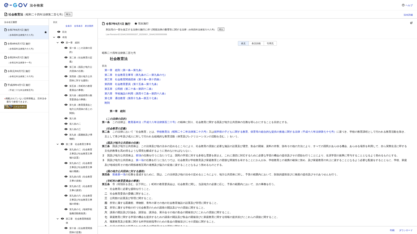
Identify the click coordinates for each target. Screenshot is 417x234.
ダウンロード (406, 230)
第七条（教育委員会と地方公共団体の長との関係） (80, 108)
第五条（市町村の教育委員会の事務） (80, 87)
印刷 (392, 230)
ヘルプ (409, 5)
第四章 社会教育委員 (118, 84)
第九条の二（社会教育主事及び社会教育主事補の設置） (80, 153)
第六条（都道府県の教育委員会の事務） (80, 97)
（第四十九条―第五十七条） (142, 98)
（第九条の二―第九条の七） (150, 75)
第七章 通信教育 (115, 98)
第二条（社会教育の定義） (80, 59)
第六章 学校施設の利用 (119, 93)
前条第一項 (118, 174)
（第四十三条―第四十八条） (150, 93)
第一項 (140, 160)
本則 (64, 37)
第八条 (72, 118)
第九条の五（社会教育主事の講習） (80, 188)
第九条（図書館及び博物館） (80, 136)
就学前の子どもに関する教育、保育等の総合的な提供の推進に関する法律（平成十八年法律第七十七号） (275, 131)
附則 (107, 102)
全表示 (68, 25)
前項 (138, 155)
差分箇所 (89, 25)
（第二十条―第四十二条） (138, 89)
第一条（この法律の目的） (80, 49)
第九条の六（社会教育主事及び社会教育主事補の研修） (80, 199)
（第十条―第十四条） (149, 79)
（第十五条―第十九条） (145, 84)
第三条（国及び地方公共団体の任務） (80, 68)
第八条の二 (75, 123)
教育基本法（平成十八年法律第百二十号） (153, 122)
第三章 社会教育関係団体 (78, 220)
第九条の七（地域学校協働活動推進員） (80, 211)
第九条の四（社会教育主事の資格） (80, 178)
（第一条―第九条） (132, 70)
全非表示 (78, 25)
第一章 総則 (72, 42)
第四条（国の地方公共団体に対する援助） (80, 78)
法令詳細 (408, 14)
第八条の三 (75, 129)
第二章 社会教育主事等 (78, 144)
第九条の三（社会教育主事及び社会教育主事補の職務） (80, 167)
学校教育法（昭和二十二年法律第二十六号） (183, 131)
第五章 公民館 (114, 89)
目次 (64, 31)
